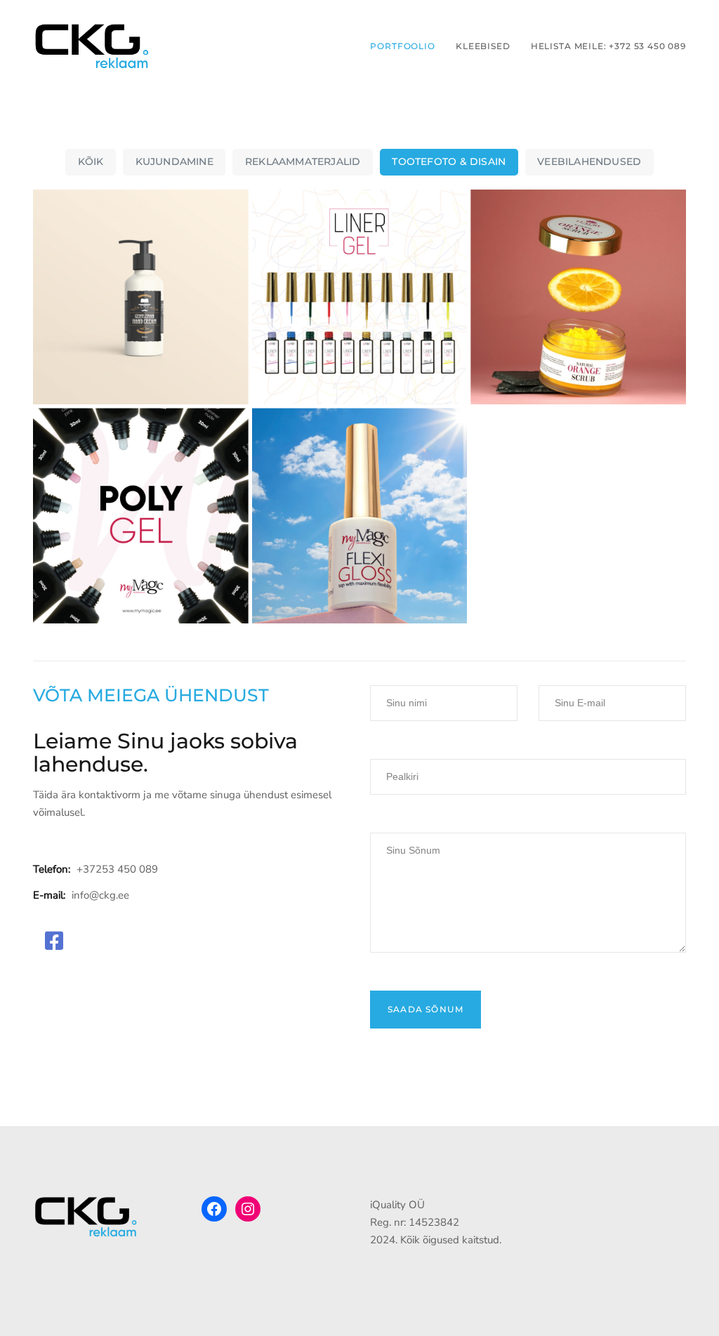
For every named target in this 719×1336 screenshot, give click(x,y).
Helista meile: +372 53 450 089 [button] (608, 46)
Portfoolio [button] (402, 46)
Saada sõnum (425, 1009)
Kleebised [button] (483, 46)
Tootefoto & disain (449, 161)
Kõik (91, 161)
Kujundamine (174, 161)
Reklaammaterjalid (302, 161)
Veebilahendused (589, 161)
